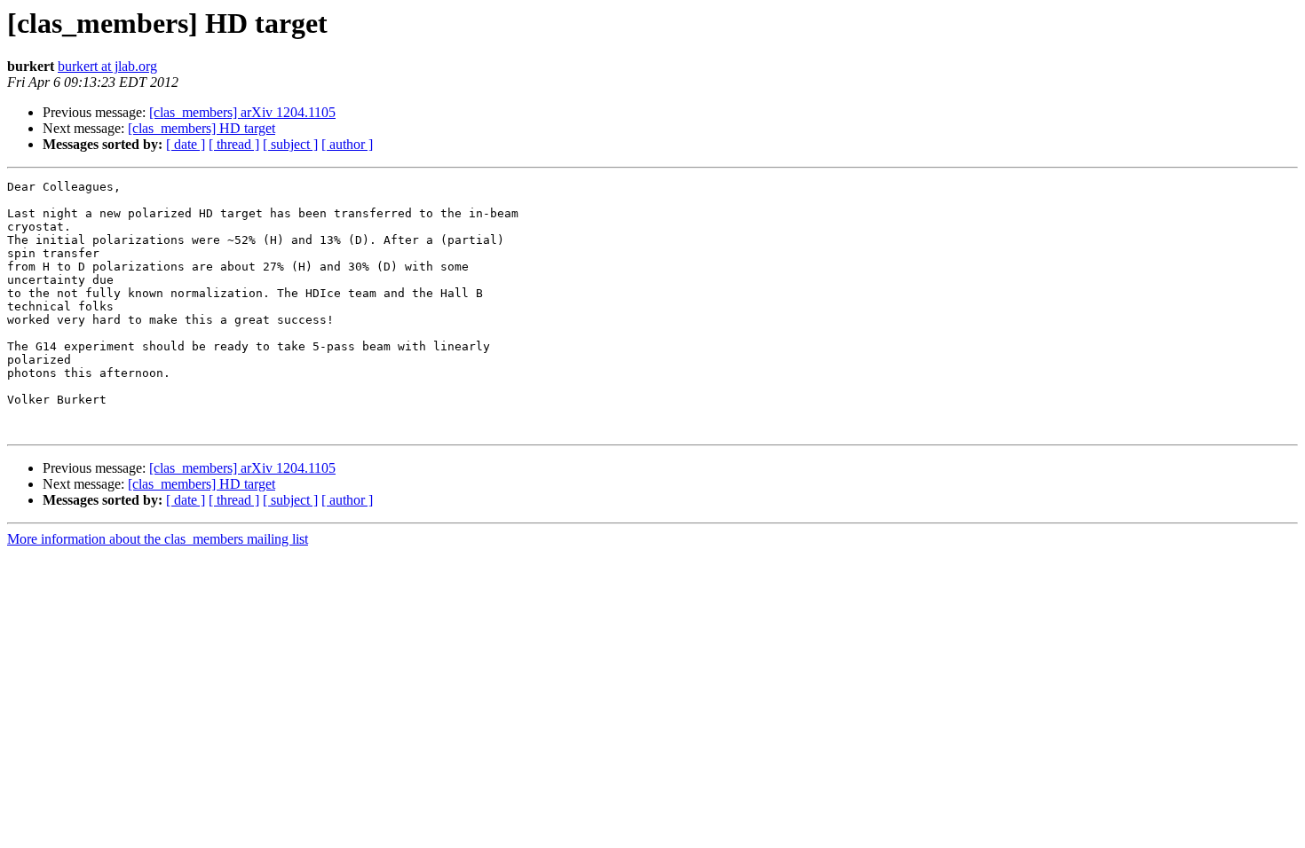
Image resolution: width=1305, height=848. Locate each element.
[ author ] (347, 144)
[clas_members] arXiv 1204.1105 (242, 112)
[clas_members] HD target (201, 128)
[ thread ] (234, 144)
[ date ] (185, 144)
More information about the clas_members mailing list (157, 538)
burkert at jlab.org (107, 66)
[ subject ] (290, 144)
